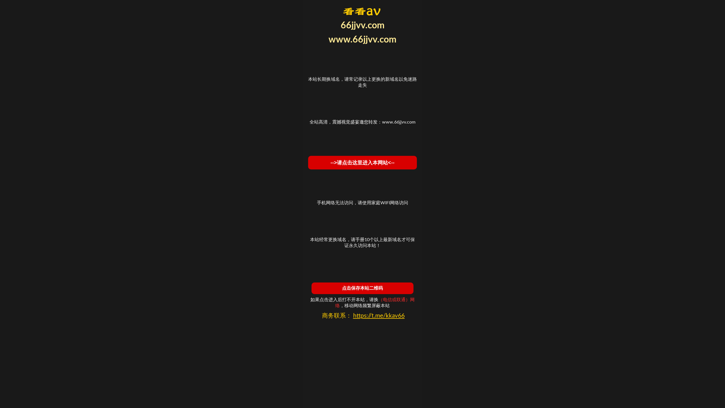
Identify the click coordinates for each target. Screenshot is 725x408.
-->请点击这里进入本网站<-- (362, 162)
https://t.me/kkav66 (379, 316)
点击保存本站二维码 (362, 288)
